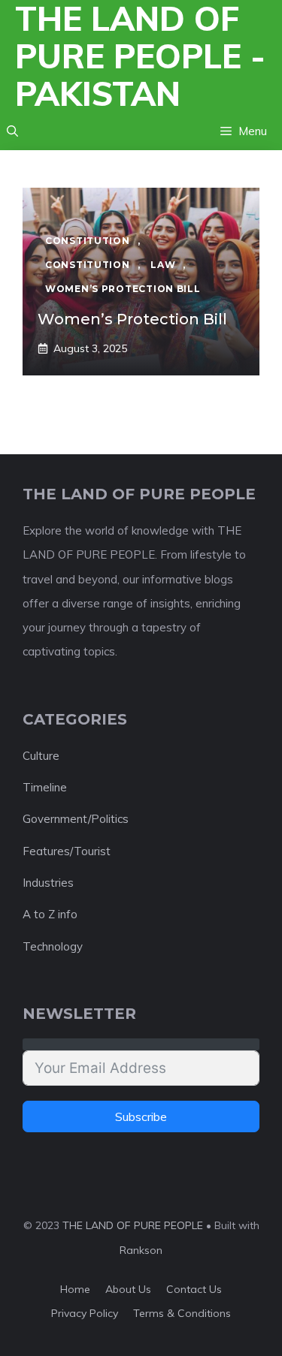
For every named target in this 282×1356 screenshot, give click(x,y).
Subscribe (141, 1116)
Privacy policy (84, 1313)
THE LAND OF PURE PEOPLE (132, 1225)
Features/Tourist (67, 851)
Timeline (45, 787)
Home (75, 1289)
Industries (48, 882)
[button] (12, 131)
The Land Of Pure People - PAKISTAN (140, 56)
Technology (53, 946)
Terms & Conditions (182, 1313)
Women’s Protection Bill (132, 319)
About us (128, 1289)
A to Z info (50, 914)
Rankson (141, 1250)
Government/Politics (76, 819)
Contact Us (194, 1289)
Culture (41, 756)
